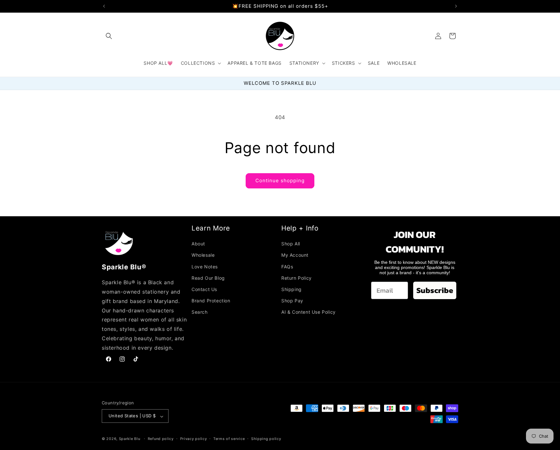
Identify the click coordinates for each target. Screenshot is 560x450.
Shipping (291, 289)
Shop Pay (292, 300)
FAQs (287, 266)
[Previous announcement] (104, 6)
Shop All (290, 243)
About (198, 243)
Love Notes (205, 266)
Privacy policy (193, 438)
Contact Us (204, 289)
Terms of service (229, 438)
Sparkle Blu (130, 439)
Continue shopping (280, 180)
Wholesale (203, 255)
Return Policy (296, 277)
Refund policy (161, 438)
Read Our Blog (208, 277)
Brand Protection (211, 300)
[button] (109, 36)
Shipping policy (266, 438)
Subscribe (434, 290)
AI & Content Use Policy (308, 312)
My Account (295, 255)
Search (200, 312)
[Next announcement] (456, 6)
